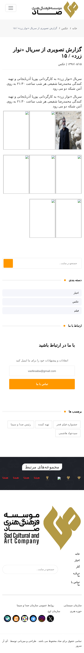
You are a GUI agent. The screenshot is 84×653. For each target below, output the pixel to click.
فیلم (76, 310)
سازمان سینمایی (73, 605)
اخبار (76, 292)
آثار (78, 566)
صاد (59, 641)
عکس (64, 28)
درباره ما (76, 574)
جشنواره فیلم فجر (66, 424)
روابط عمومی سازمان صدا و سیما (35, 605)
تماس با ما (42, 384)
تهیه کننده (43, 424)
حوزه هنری (76, 611)
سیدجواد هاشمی (68, 433)
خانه (75, 28)
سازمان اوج (54, 611)
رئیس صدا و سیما (21, 424)
